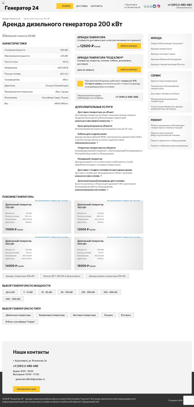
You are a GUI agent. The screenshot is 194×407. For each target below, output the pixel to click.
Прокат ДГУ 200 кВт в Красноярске (61, 276)
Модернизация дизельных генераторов (164, 100)
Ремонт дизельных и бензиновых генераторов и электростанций (167, 126)
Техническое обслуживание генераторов (165, 87)
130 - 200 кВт (88, 292)
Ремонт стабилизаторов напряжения (169, 145)
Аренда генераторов (11, 18)
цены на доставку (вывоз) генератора (92, 120)
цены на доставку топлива (87, 176)
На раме (108, 315)
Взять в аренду (129, 46)
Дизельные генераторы (18, 315)
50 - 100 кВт (67, 292)
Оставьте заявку (93, 83)
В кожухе (126, 315)
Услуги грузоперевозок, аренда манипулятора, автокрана (167, 107)
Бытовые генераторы (84, 315)
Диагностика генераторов (164, 81)
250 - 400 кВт (110, 292)
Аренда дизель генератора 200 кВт (107, 276)
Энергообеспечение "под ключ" (167, 43)
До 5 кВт (10, 292)
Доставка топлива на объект (165, 93)
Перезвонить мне (26, 389)
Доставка (82, 6)
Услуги (66, 6)
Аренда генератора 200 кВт (20, 276)
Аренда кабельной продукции (166, 59)
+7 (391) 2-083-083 (180, 4)
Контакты (96, 6)
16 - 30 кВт (46, 292)
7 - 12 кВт (28, 292)
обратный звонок (184, 7)
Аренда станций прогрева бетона (168, 64)
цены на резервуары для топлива (90, 189)
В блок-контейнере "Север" (20, 321)
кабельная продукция (85, 142)
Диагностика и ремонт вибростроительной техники (165, 134)
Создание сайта (175, 400)
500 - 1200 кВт (13, 299)
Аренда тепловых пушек (163, 54)
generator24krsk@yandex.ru (30, 379)
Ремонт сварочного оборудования (168, 140)
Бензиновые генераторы (52, 315)
